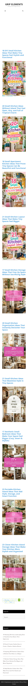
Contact (14, 684)
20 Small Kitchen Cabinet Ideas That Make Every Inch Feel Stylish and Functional (12, 671)
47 (6, 602)
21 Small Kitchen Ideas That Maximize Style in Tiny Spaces (13, 380)
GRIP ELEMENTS (14, 4)
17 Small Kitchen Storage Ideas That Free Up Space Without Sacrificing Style (14, 272)
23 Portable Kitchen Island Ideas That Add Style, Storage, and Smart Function (12, 492)
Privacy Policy (23, 682)
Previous (6, 600)
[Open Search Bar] (23, 11)
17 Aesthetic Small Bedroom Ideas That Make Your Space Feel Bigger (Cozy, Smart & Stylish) (12, 436)
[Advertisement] (14, 32)
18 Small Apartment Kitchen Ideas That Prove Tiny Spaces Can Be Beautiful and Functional (14, 164)
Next (11, 602)
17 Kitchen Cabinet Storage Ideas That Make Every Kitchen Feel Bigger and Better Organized (13, 661)
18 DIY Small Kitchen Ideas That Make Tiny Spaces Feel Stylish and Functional (13, 54)
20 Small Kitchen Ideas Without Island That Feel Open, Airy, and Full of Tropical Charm (13, 109)
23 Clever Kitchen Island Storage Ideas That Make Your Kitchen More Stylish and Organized (13, 548)
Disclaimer (16, 682)
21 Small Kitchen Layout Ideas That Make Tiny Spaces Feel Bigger (13, 218)
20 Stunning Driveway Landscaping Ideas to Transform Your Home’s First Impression (14, 637)
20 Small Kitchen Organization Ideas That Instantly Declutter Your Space (13, 326)
